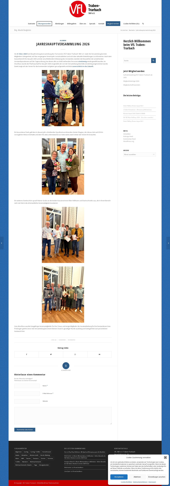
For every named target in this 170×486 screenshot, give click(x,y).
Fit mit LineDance (78, 467)
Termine (50, 458)
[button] (165, 457)
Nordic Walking (45, 455)
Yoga (35, 465)
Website (45, 401)
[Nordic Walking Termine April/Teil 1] (2, 243)
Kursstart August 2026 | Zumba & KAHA (134, 113)
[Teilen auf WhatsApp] (75, 354)
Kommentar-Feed (129, 139)
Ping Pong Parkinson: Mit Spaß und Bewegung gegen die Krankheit (87, 452)
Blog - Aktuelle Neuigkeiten (22, 30)
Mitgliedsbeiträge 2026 (131, 81)
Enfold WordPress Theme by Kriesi (48, 483)
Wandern (25, 462)
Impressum (152, 482)
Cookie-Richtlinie (126, 482)
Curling (26, 452)
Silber (17, 458)
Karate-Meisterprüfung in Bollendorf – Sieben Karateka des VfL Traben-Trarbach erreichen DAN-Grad (84, 457)
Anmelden (127, 134)
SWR (22, 458)
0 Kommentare (62, 340)
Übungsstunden (44, 465)
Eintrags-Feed (128, 136)
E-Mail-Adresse (48, 393)
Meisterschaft (34, 455)
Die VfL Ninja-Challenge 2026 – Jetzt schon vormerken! (138, 117)
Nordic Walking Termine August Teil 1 (133, 121)
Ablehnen (137, 477)
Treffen (17, 462)
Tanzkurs (36, 458)
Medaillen (25, 455)
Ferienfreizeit (46, 452)
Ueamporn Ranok (69, 461)
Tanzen (28, 458)
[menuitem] (31, 24)
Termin (43, 458)
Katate (17, 455)
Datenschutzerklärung (140, 482)
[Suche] (142, 24)
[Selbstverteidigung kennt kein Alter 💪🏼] (168, 243)
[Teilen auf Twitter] (51, 354)
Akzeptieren (118, 477)
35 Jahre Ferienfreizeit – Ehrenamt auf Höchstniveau (137, 110)
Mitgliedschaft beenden (131, 85)
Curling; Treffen (35, 452)
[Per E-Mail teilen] (99, 354)
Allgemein (63, 40)
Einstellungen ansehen (156, 477)
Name (45, 386)
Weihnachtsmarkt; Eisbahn (23, 465)
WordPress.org (128, 141)
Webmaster (72, 340)
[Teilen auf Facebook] (26, 354)
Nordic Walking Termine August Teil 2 (133, 106)
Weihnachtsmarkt (35, 462)
